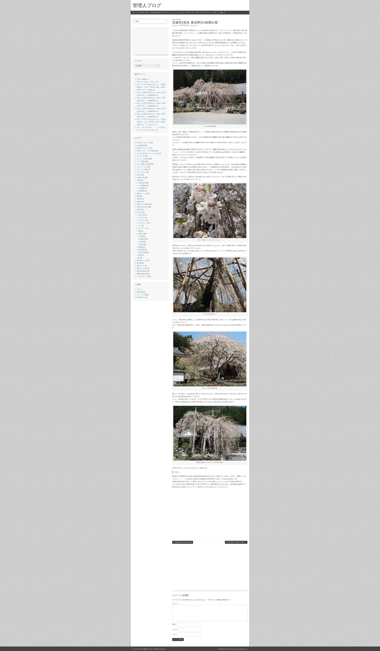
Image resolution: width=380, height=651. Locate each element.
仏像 (138, 180)
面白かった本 (141, 268)
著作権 (139, 263)
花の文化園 (142, 252)
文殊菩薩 (141, 191)
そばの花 (141, 215)
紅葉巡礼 (141, 250)
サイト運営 (141, 161)
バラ (139, 225)
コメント (175, 603)
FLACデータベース (143, 143)
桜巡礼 (140, 233)
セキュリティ (141, 172)
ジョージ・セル (142, 167)
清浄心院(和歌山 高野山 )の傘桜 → (236, 542)
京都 (141, 236)
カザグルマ (142, 220)
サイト (174, 634)
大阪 (141, 242)
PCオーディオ (169, 12)
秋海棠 (140, 247)
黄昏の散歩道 (141, 274)
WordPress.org (142, 297)
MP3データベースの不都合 (146, 151)
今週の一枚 (141, 177)
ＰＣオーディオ (142, 276)
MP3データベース (143, 148)
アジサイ (141, 217)
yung (175, 25)
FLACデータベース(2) (209, 12)
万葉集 (221, 12)
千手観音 (141, 188)
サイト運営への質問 (144, 164)
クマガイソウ (143, 223)
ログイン (140, 289)
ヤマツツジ (142, 228)
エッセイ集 (179, 12)
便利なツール (141, 193)
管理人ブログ (147, 5)
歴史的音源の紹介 (156, 12)
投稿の (141, 292)
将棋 (138, 196)
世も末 (139, 175)
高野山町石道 (141, 271)
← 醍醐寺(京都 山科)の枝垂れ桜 (182, 542)
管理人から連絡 (142, 204)
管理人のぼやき (142, 207)
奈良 (173, 19)
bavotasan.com (242, 649)
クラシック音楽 (142, 159)
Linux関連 (140, 145)
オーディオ (141, 156)
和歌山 (142, 239)
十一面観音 (142, 185)
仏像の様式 (142, 183)
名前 (174, 624)
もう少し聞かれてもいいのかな (148, 153)
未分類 (139, 199)
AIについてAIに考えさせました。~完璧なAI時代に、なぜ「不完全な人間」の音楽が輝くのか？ (151, 87)
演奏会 (139, 201)
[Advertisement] (209, 568)
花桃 (139, 255)
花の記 (179, 19)
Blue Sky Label (143, 12)
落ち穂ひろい (141, 260)
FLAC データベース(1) (192, 12)
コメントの (142, 294)
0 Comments (193, 25)
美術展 (139, 209)
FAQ (133, 12)
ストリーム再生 (142, 169)
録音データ (141, 266)
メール (175, 629)
